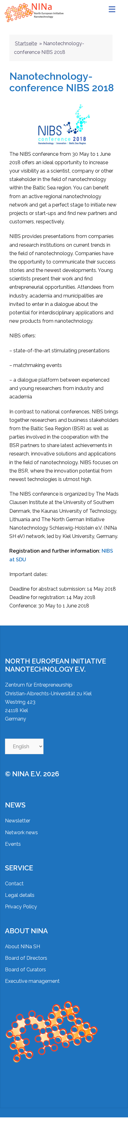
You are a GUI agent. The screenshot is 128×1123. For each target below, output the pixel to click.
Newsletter (17, 821)
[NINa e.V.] (35, 12)
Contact (14, 884)
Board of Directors (26, 958)
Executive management (32, 981)
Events (13, 844)
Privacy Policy (21, 907)
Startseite (26, 43)
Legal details (19, 895)
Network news (21, 832)
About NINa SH (22, 946)
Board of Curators (25, 970)
